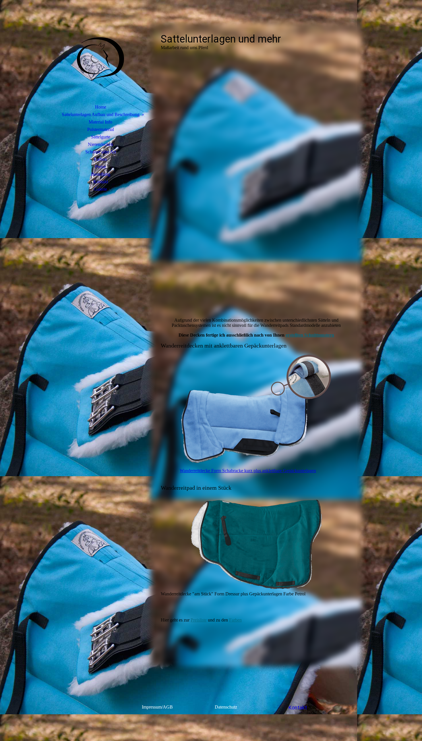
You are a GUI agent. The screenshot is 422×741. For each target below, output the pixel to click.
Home (100, 107)
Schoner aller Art (100, 151)
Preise (100, 166)
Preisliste (199, 620)
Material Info (100, 121)
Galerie (100, 189)
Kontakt (100, 181)
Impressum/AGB (157, 707)
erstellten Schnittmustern (310, 335)
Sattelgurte (100, 136)
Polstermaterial (100, 129)
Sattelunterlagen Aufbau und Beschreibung (101, 114)
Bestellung (100, 174)
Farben (100, 159)
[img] (100, 59)
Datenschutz (226, 707)
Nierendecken (100, 144)
